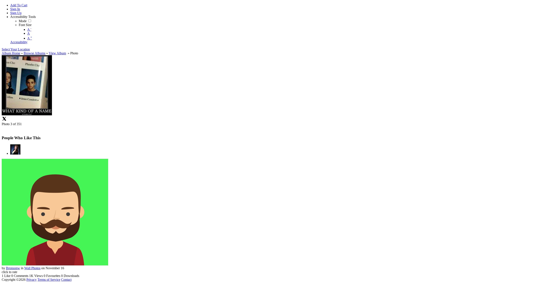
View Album (57, 53)
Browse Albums (34, 53)
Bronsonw (13, 268)
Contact (66, 279)
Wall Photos (32, 268)
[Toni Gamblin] (15, 153)
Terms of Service (48, 279)
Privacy (31, 279)
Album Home (11, 53)
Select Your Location (16, 49)
